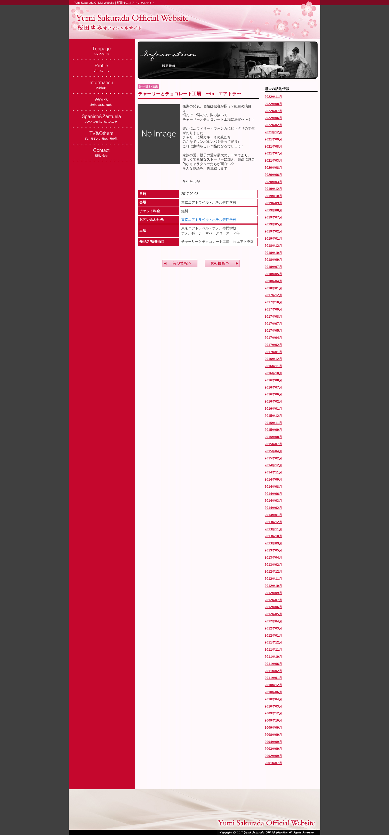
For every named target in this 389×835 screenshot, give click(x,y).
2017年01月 (273, 352)
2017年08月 (273, 316)
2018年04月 (273, 281)
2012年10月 (273, 586)
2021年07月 (273, 153)
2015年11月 (273, 423)
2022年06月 (273, 118)
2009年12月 (273, 713)
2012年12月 (273, 571)
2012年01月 (273, 635)
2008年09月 (273, 735)
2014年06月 (273, 494)
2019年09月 (273, 203)
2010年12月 (273, 685)
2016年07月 (273, 387)
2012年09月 (273, 593)
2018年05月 (273, 274)
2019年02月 (273, 231)
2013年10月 (273, 536)
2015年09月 (273, 430)
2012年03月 (273, 628)
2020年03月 (273, 182)
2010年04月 (273, 699)
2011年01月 (273, 678)
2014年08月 (273, 487)
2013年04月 (273, 557)
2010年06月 (273, 692)
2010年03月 (273, 706)
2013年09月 (273, 543)
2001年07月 (273, 763)
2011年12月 (273, 642)
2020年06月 (273, 175)
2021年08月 (273, 146)
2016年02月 (273, 401)
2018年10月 (273, 253)
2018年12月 (273, 246)
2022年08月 (273, 104)
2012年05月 (273, 614)
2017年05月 (273, 330)
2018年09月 (273, 260)
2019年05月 (273, 224)
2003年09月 (273, 749)
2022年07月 (273, 111)
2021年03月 (273, 160)
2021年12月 (273, 132)
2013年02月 (273, 565)
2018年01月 (273, 288)
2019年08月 (273, 210)
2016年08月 (273, 380)
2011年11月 (273, 649)
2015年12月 (273, 416)
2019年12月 (273, 189)
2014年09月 (273, 479)
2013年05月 (273, 550)
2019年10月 (273, 196)
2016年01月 (273, 408)
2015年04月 (273, 451)
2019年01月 (273, 238)
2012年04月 (273, 621)
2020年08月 (273, 168)
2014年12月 (273, 465)
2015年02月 (273, 458)
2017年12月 (273, 295)
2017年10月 (273, 302)
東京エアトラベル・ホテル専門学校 (208, 220)
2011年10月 (273, 657)
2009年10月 (273, 720)
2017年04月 (273, 338)
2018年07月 (273, 267)
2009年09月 (273, 727)
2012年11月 (273, 579)
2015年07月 (273, 444)
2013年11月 (273, 529)
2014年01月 (273, 515)
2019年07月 (273, 217)
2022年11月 (273, 97)
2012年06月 (273, 607)
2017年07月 (273, 324)
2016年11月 (273, 366)
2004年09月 (273, 742)
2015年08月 (273, 437)
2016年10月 (273, 373)
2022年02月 (273, 125)
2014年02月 (273, 508)
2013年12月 (273, 522)
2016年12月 (273, 359)
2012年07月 (273, 600)
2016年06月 (273, 394)
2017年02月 (273, 345)
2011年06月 (273, 664)
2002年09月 (273, 756)
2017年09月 (273, 309)
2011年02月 (273, 671)
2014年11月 (273, 472)
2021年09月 (273, 139)
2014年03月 (273, 501)
